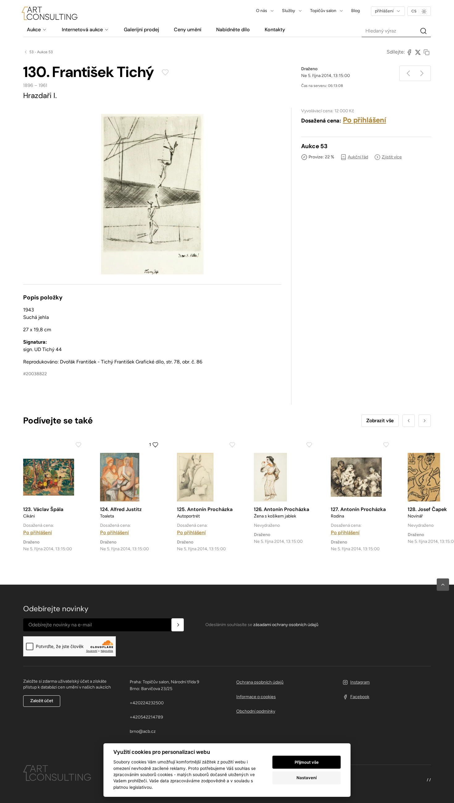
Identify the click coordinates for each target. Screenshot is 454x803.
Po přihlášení (364, 119)
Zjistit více (392, 157)
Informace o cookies (256, 696)
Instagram (360, 682)
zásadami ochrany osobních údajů (285, 624)
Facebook (359, 696)
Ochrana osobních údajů (260, 682)
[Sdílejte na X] (418, 52)
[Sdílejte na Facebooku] (409, 52)
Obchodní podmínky (255, 711)
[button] (443, 584)
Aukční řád (358, 157)
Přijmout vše (307, 762)
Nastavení (306, 777)
